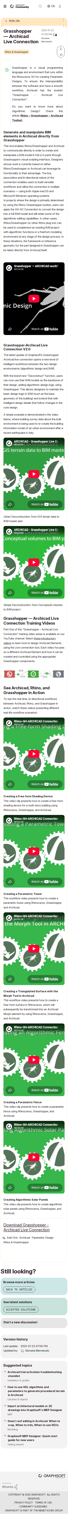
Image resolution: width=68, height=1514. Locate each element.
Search (40, 6)
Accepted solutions (21, 1309)
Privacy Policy (24, 1502)
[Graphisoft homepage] (52, 1476)
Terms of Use (43, 1502)
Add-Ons (12, 1237)
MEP (10, 1414)
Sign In (61, 6)
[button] (61, 54)
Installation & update (18, 1380)
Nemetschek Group (51, 1510)
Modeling (13, 1429)
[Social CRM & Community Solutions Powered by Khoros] (9, 1485)
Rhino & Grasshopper (16, 52)
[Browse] (5, 6)
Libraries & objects (18, 1399)
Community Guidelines (33, 1506)
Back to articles (19, 1289)
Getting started (16, 1444)
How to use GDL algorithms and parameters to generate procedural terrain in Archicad (36, 1391)
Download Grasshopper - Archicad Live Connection (26, 1227)
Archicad (24, 1237)
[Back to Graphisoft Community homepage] (20, 6)
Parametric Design (42, 1237)
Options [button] (63, 20)
